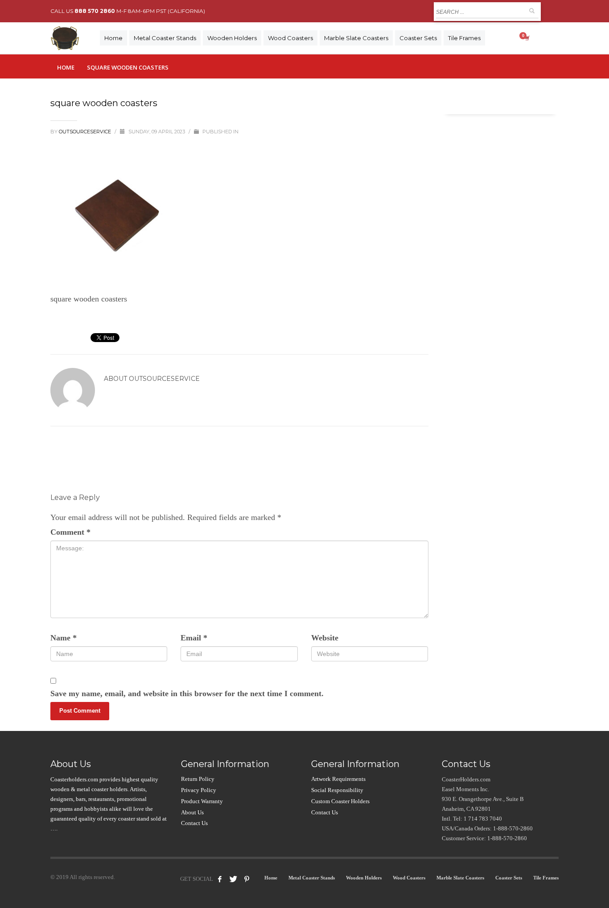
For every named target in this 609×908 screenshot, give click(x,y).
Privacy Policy (198, 790)
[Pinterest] (246, 879)
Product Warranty (202, 801)
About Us (192, 812)
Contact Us (194, 823)
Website (324, 637)
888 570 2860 (94, 11)
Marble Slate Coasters (460, 877)
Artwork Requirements (338, 779)
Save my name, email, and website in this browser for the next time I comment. (187, 693)
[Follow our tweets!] (233, 879)
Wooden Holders (364, 877)
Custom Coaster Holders (340, 801)
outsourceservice (85, 131)
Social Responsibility (337, 790)
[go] (531, 11)
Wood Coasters (409, 877)
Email (194, 637)
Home (65, 67)
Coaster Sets (508, 877)
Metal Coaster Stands (311, 877)
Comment (70, 532)
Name (63, 637)
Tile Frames (546, 877)
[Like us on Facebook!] (219, 879)
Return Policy (197, 779)
